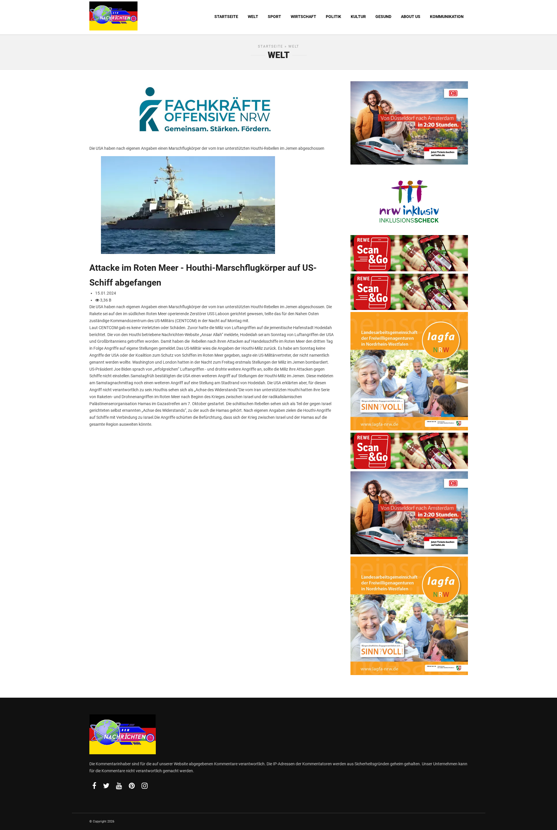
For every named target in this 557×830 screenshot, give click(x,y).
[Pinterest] (132, 785)
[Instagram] (145, 785)
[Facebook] (94, 785)
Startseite (270, 46)
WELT (253, 16)
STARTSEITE (226, 16)
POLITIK (333, 16)
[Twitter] (106, 785)
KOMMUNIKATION (447, 16)
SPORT (274, 16)
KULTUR (358, 16)
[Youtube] (119, 785)
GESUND (383, 16)
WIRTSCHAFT (303, 16)
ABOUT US (410, 16)
